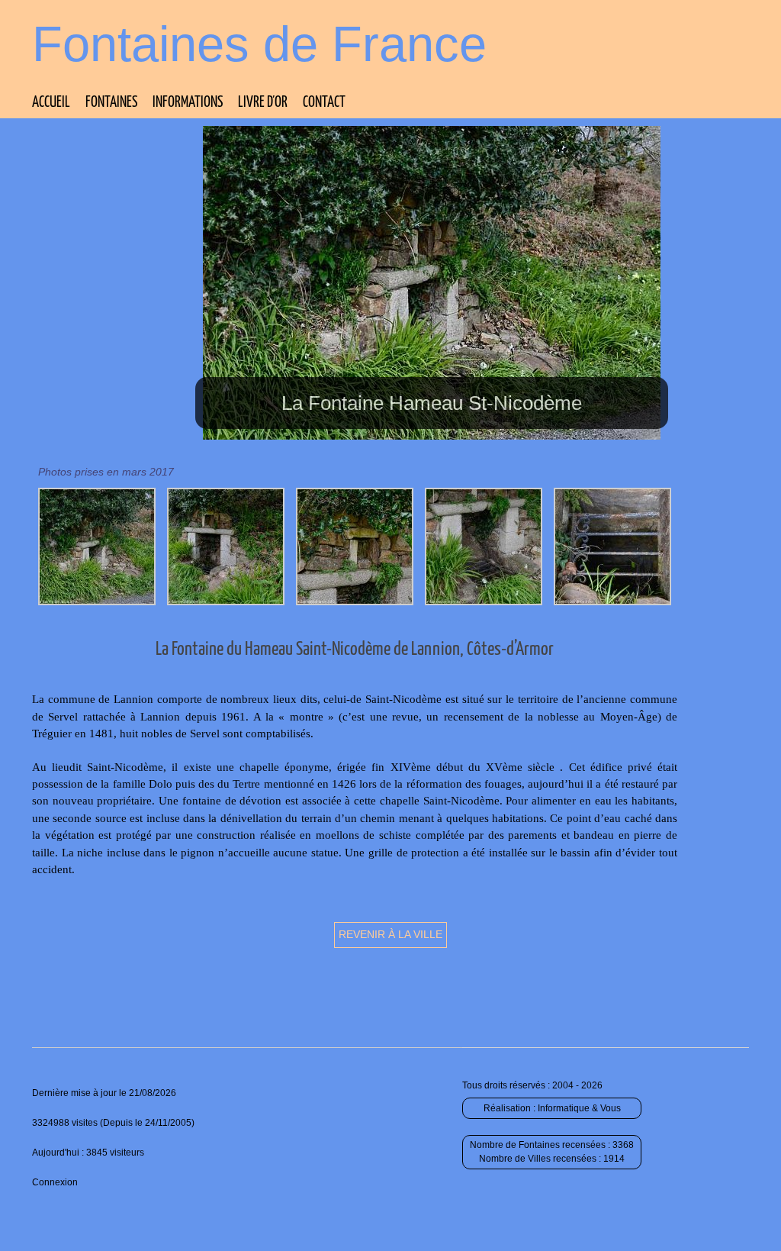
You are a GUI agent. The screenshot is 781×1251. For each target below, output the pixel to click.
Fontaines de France (259, 44)
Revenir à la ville (390, 934)
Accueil (51, 102)
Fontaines (111, 102)
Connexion (55, 1182)
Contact (324, 102)
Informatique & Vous (579, 1108)
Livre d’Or (263, 102)
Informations (188, 102)
